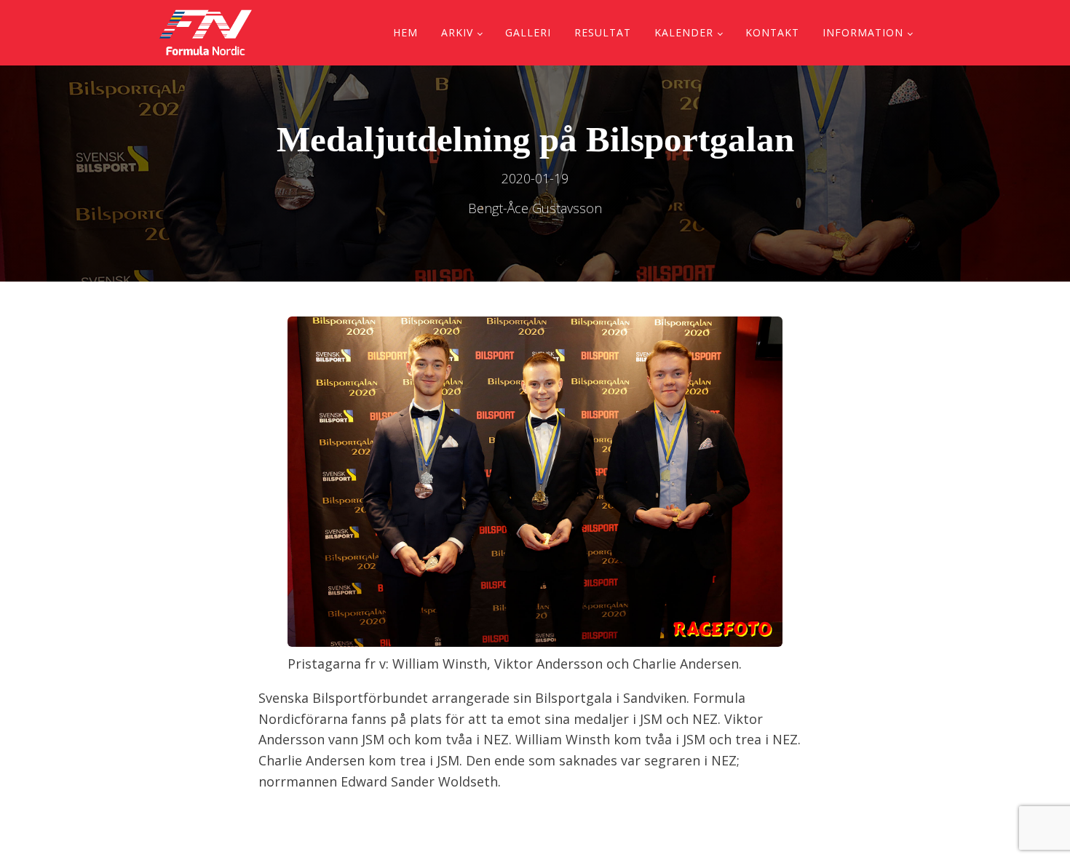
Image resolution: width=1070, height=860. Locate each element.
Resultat (602, 32)
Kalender (683, 32)
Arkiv (457, 32)
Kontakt (772, 32)
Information (863, 32)
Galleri (528, 32)
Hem (405, 32)
